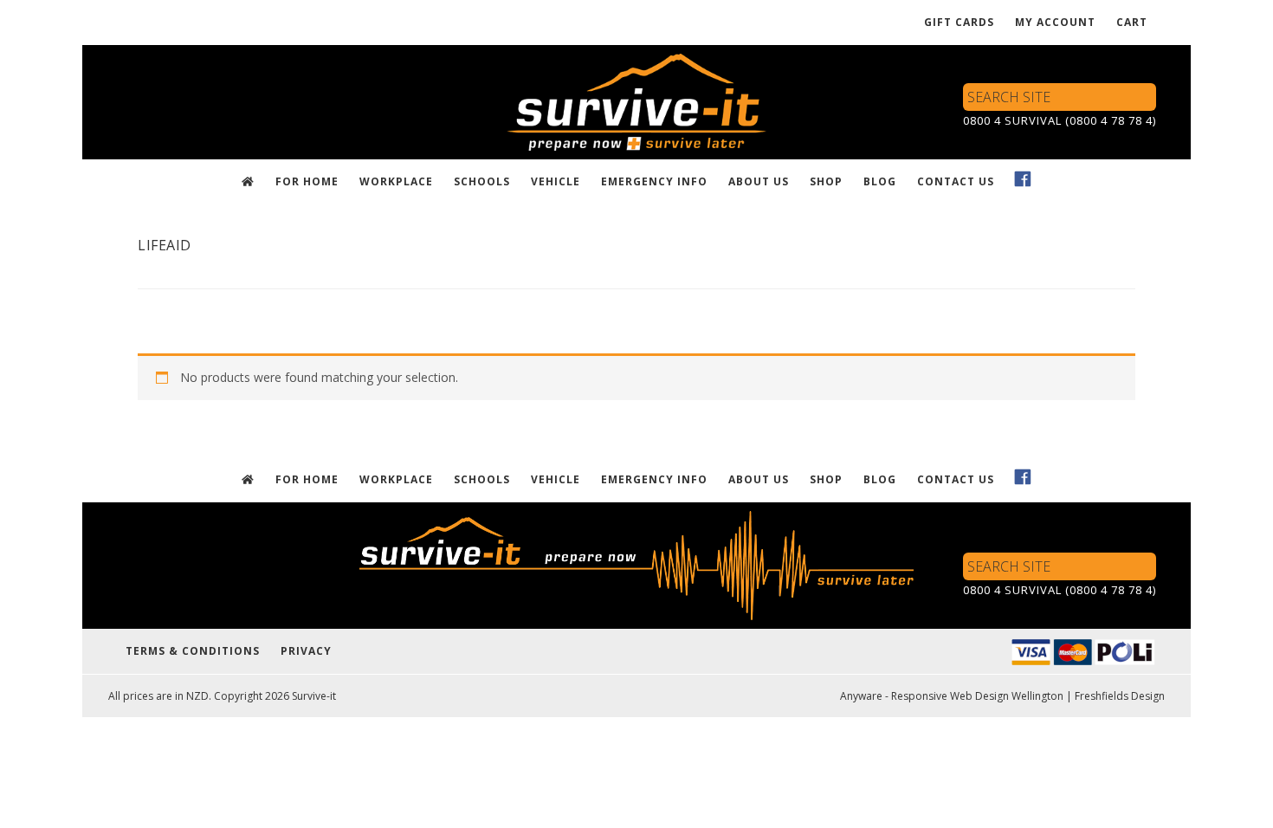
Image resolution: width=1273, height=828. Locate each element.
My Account (1055, 22)
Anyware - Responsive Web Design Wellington (951, 696)
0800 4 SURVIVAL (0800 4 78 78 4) (1059, 120)
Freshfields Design (1120, 696)
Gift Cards (959, 22)
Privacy (306, 651)
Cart (1131, 22)
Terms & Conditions (193, 651)
